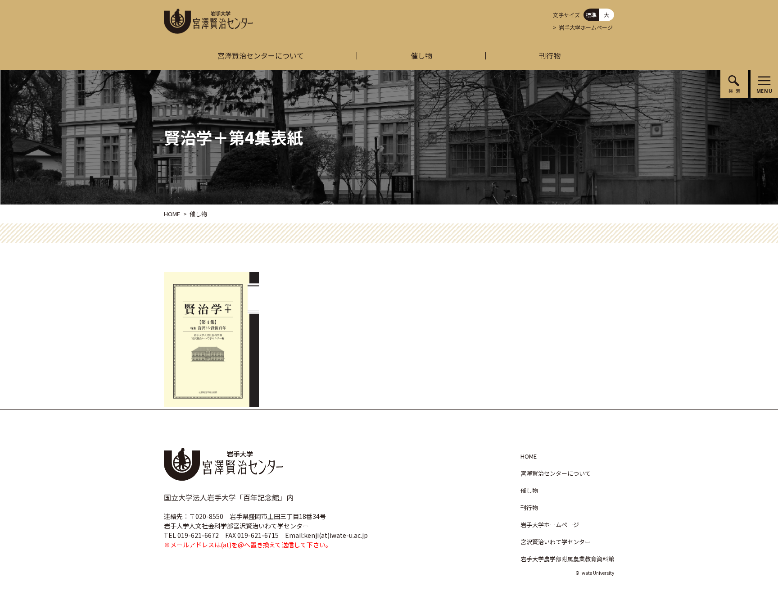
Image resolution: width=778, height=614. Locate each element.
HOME (172, 213)
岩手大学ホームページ (586, 27)
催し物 (421, 55)
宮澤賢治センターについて (260, 55)
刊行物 (550, 55)
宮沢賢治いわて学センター (555, 541)
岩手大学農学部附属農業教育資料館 (567, 559)
